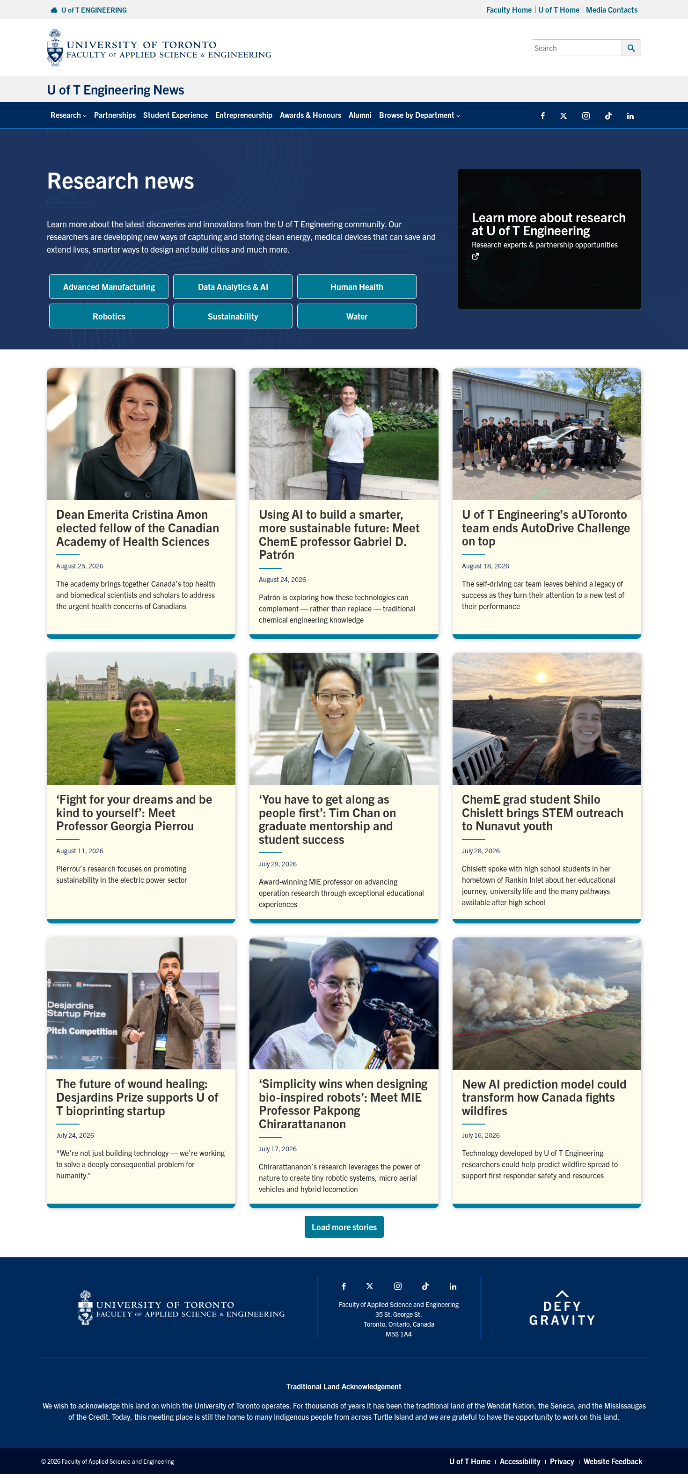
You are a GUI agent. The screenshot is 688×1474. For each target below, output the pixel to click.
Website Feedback (613, 1461)
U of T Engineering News (115, 88)
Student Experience (175, 114)
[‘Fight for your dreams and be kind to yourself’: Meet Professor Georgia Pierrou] (141, 786)
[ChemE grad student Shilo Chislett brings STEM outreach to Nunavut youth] (547, 786)
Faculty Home (509, 9)
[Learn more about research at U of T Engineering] (549, 239)
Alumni (360, 114)
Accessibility (520, 1461)
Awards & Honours (310, 114)
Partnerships (115, 114)
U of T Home (558, 9)
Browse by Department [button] (416, 114)
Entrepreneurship (243, 114)
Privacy (562, 1461)
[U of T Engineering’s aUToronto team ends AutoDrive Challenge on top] (547, 501)
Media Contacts (611, 9)
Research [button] (66, 114)
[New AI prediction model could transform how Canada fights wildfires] (547, 1070)
